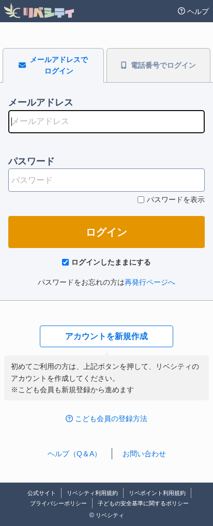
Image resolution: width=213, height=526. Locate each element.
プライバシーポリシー (58, 503)
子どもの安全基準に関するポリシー (143, 503)
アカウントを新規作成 (106, 336)
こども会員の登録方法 (111, 418)
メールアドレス (40, 102)
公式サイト (41, 493)
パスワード (31, 161)
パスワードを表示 (176, 199)
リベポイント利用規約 (157, 493)
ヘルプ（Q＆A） (74, 454)
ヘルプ (198, 11)
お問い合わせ (144, 454)
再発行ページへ (150, 282)
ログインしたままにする (111, 262)
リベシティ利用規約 (92, 493)
